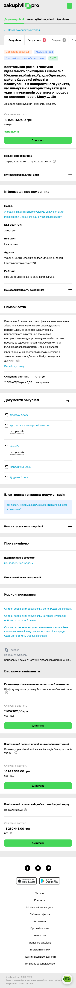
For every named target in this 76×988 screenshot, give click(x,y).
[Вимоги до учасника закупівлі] (38, 526)
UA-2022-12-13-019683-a (18, 563)
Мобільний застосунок (39, 907)
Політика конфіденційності (40, 956)
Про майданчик (39, 928)
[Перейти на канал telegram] (48, 867)
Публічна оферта (40, 914)
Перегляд (38, 140)
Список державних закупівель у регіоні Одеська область (38, 608)
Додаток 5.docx (19, 477)
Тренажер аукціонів (39, 942)
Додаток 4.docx (19, 415)
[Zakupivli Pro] (21, 6)
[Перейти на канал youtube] (38, 867)
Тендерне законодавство (40, 963)
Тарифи (39, 893)
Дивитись (38, 725)
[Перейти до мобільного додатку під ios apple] (26, 880)
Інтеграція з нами (40, 949)
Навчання (40, 935)
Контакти (39, 900)
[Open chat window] (67, 979)
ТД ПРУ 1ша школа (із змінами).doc (30, 425)
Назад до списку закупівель (24, 30)
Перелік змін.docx (20, 467)
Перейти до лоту (14, 366)
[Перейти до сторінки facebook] (27, 867)
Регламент (39, 921)
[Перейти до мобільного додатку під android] (49, 880)
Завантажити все (67, 400)
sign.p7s (14, 446)
